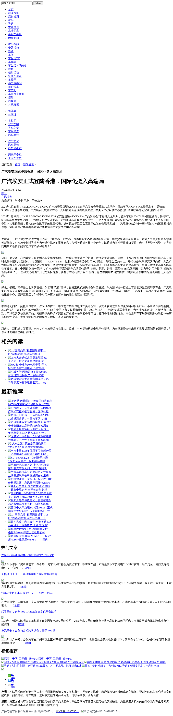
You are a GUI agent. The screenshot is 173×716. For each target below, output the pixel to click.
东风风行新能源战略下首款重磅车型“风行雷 (27, 555)
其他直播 (13, 104)
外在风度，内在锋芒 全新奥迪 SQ (28, 525)
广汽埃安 (6, 196)
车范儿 (12, 90)
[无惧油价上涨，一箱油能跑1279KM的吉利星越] (2, 580)
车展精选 (13, 131)
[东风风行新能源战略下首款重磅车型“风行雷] (2, 561)
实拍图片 (13, 120)
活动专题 (13, 37)
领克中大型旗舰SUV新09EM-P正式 (29, 511)
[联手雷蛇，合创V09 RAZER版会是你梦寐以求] (2, 618)
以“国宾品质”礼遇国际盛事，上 (27, 518)
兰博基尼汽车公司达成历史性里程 (28, 475)
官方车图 (13, 124)
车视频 (12, 61)
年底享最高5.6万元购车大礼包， (27, 432)
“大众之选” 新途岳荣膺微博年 (26, 447)
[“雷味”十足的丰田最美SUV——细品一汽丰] (2, 599)
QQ (12, 681)
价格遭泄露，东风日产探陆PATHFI (29, 482)
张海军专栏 (15, 158)
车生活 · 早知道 (17, 65)
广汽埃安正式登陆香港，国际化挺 (28, 411)
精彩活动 (13, 72)
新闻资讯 (13, 13)
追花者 (12, 110)
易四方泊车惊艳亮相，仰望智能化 (28, 504)
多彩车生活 (15, 34)
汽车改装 (13, 135)
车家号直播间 (16, 94)
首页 (11, 9)
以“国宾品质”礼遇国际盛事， (25, 354)
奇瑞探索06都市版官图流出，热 (27, 382)
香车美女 (13, 127)
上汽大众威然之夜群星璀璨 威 (26, 361)
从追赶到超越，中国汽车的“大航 (27, 418)
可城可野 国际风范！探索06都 (26, 375)
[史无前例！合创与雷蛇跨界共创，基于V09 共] (2, 637)
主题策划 (13, 27)
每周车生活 (15, 76)
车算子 (12, 79)
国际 (4, 193)
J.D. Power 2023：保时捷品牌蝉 (26, 461)
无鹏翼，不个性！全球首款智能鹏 (28, 439)
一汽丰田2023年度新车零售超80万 (28, 454)
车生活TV (14, 58)
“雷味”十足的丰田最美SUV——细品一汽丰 (27, 592)
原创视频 (13, 16)
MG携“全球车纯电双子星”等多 (26, 368)
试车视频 (13, 44)
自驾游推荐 (15, 148)
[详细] (27, 567)
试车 (11, 20)
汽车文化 (13, 141)
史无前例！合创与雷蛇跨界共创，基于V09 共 (28, 630)
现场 (11, 69)
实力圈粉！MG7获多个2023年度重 (28, 496)
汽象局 (12, 101)
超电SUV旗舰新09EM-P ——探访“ (28, 539)
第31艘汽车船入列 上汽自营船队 (27, 468)
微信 (13, 676)
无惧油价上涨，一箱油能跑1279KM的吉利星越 (29, 574)
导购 (11, 23)
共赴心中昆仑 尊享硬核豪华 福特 (27, 489)
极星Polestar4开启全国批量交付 (26, 532)
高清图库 (13, 30)
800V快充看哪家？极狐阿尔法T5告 (29, 404)
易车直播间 (15, 83)
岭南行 (12, 114)
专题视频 (13, 47)
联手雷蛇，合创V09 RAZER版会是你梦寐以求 (28, 611)
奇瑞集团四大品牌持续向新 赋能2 (28, 425)
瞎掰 (11, 97)
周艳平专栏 (15, 154)
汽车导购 (13, 144)
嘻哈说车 (13, 86)
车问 (11, 54)
